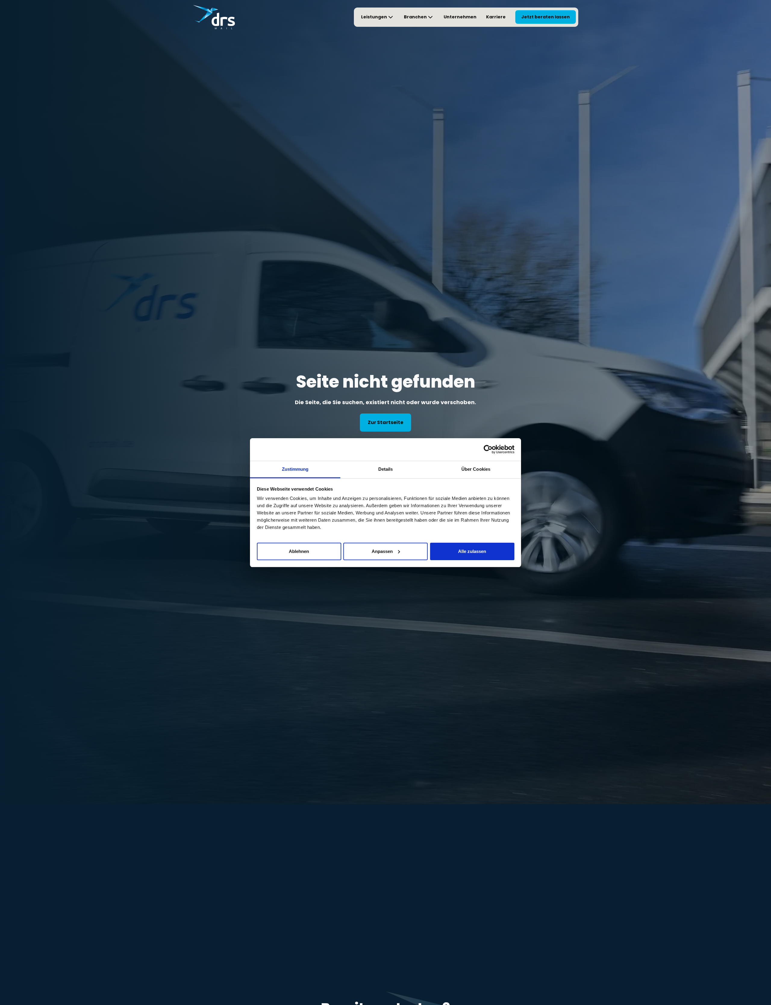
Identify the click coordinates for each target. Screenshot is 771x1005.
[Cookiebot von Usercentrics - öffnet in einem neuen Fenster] (488, 449)
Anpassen (382, 551)
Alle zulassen (472, 551)
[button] (377, 17)
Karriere (496, 17)
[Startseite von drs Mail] (214, 17)
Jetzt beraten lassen (545, 17)
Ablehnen (299, 551)
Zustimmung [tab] (295, 469)
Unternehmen (460, 17)
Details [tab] (385, 469)
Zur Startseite (385, 422)
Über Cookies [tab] (475, 469)
